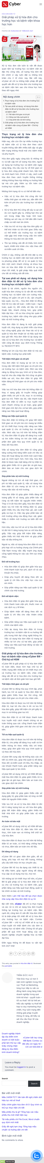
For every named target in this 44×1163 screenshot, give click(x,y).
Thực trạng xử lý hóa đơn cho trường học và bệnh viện (22, 102)
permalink (8, 966)
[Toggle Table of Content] (37, 97)
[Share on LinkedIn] (33, 954)
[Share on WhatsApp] (11, 954)
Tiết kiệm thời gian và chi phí (19, 114)
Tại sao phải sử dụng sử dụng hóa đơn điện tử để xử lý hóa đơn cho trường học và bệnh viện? (22, 109)
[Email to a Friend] (24, 954)
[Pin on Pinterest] (29, 954)
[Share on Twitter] (20, 954)
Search (5, 1078)
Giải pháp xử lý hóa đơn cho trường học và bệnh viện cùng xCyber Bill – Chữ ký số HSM (22, 125)
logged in (21, 1067)
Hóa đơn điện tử (8, 14)
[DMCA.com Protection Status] (7, 1161)
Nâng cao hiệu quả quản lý (19, 117)
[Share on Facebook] (15, 954)
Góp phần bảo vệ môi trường (19, 120)
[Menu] (40, 4)
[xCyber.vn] (19, 4)
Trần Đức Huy (27, 31)
